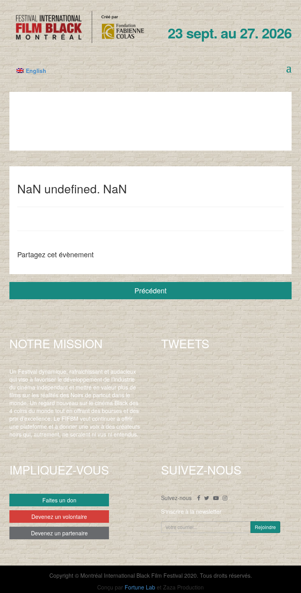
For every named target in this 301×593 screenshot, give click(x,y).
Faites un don (59, 500)
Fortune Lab (140, 587)
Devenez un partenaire (59, 533)
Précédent (150, 290)
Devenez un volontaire (59, 516)
